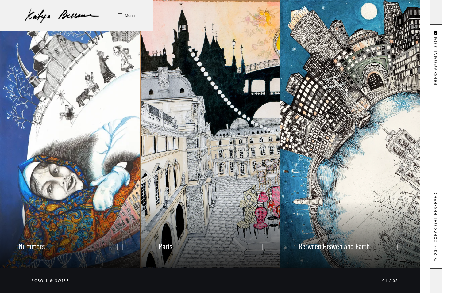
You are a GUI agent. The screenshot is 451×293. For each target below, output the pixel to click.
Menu (129, 15)
